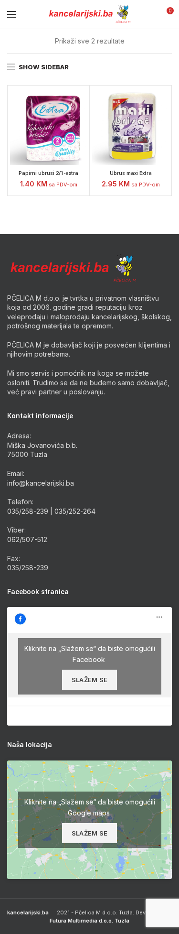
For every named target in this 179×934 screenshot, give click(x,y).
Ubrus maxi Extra (131, 173)
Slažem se (90, 680)
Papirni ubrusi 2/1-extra (48, 173)
